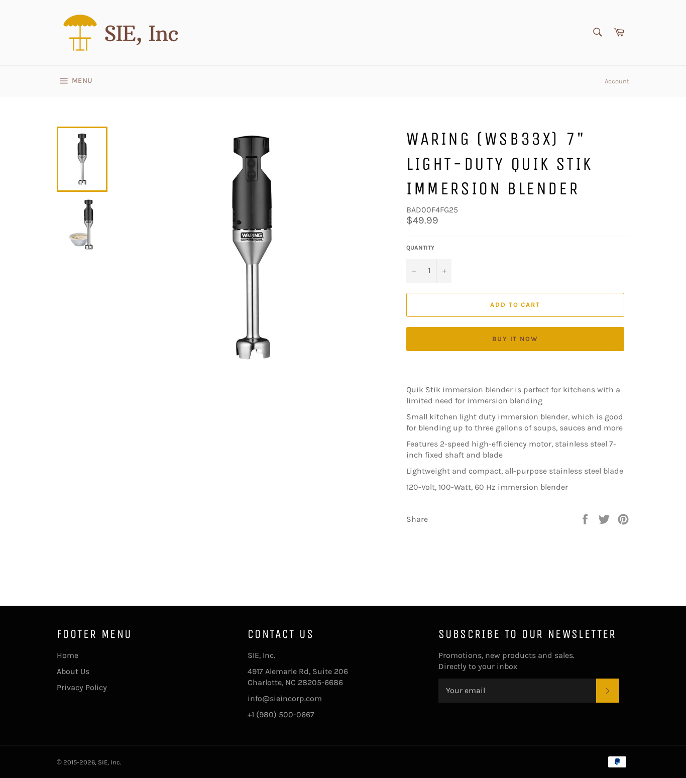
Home (67, 655)
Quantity (420, 247)
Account (617, 81)
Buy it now (515, 339)
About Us (73, 671)
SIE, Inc (109, 762)
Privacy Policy (82, 687)
